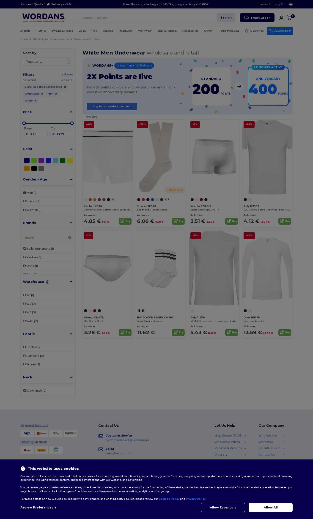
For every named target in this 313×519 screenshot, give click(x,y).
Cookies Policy (169, 498)
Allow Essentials (223, 507)
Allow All (271, 507)
